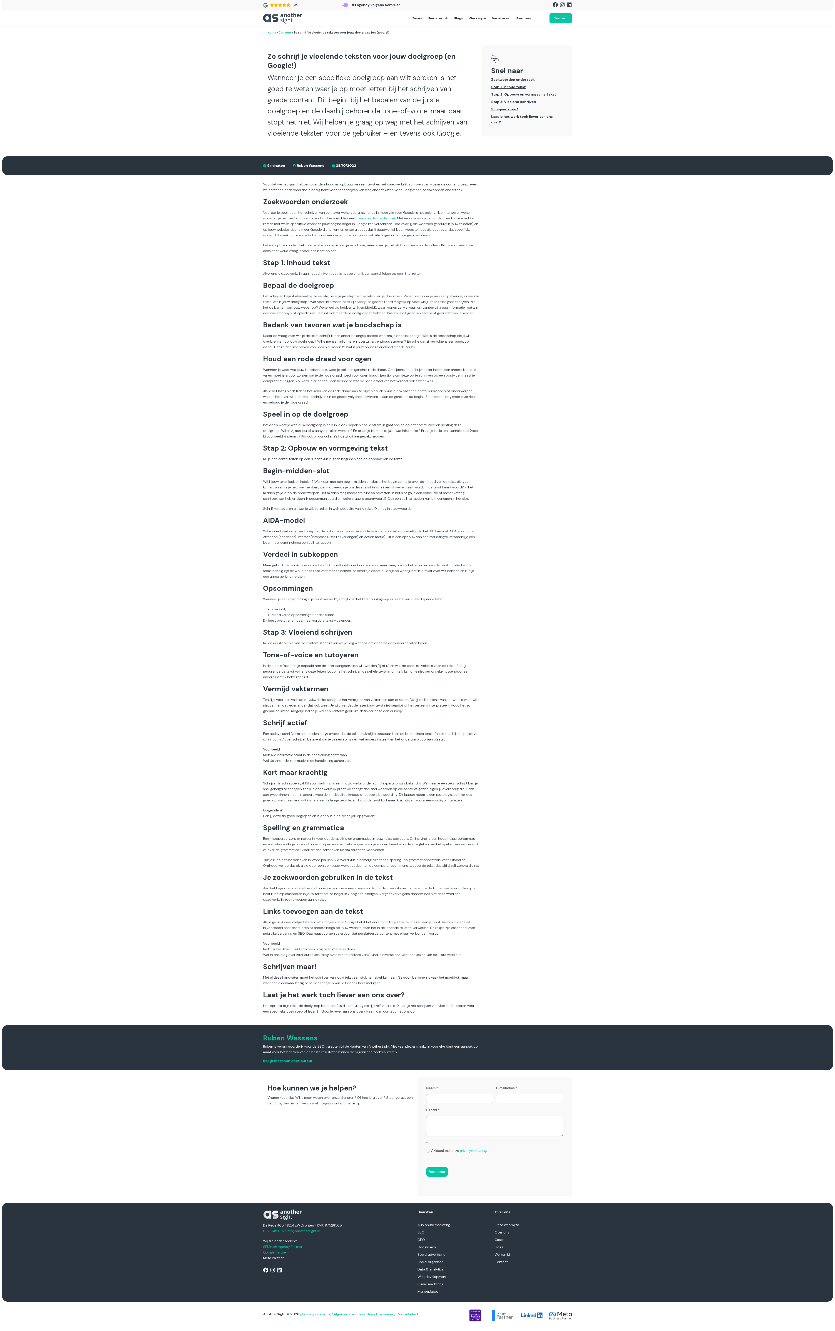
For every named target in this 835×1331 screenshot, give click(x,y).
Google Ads (427, 1247)
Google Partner (275, 1252)
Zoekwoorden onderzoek (513, 79)
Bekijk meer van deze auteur (287, 1060)
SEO (421, 1232)
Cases (416, 18)
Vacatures (501, 18)
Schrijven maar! (504, 109)
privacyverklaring (473, 1151)
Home (271, 32)
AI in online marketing (434, 1225)
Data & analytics (431, 1269)
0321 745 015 (273, 1231)
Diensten (435, 18)
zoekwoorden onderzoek (376, 218)
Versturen (437, 1172)
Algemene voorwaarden (353, 1314)
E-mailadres (506, 1088)
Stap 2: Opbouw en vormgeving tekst (523, 94)
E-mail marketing (430, 1284)
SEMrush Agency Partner (282, 1246)
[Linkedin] (569, 4)
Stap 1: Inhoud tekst (508, 87)
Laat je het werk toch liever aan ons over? (522, 119)
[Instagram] (562, 4)
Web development (432, 1276)
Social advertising (431, 1254)
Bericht (432, 1110)
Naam (432, 1088)
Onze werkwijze (507, 1225)
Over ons (523, 18)
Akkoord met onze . (459, 1151)
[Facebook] (555, 4)
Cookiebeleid (407, 1314)
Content (285, 32)
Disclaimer (384, 1314)
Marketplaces (428, 1291)
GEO (421, 1239)
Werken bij (503, 1254)
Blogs (458, 18)
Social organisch (431, 1262)
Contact (501, 1262)
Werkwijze (477, 18)
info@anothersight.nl (303, 1231)
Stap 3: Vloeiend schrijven (513, 101)
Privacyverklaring (316, 1314)
